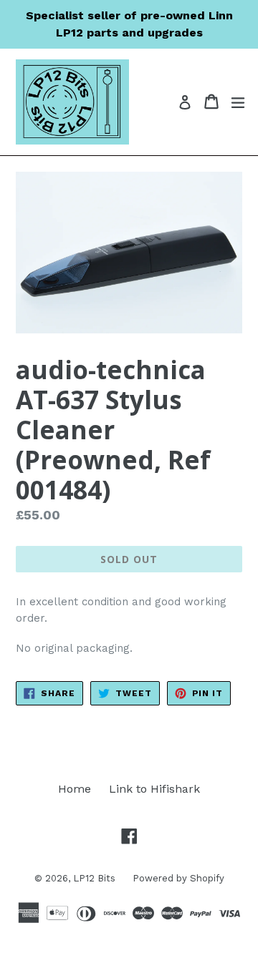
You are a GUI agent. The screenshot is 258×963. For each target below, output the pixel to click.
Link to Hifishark (154, 789)
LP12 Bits (95, 878)
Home (74, 789)
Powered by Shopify (178, 878)
